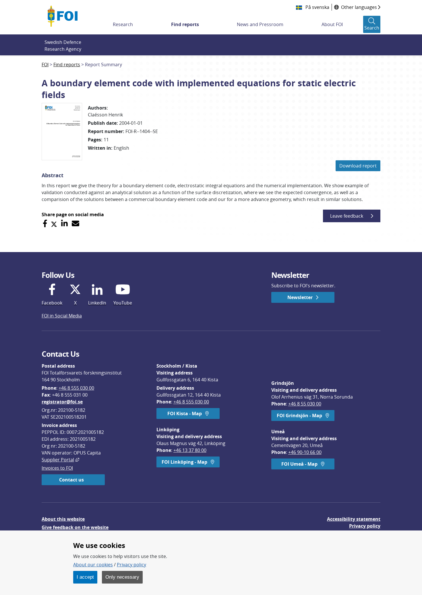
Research (123, 24)
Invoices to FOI (57, 468)
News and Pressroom (260, 24)
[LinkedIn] (64, 224)
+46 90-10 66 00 (305, 452)
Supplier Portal (60, 460)
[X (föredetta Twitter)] (54, 224)
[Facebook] (45, 224)
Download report (358, 166)
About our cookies (93, 564)
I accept (85, 577)
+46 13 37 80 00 (189, 450)
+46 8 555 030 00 (76, 388)
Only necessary (122, 577)
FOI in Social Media (62, 316)
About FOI (332, 24)
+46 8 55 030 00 (304, 404)
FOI (45, 64)
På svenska (316, 7)
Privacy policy (364, 526)
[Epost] (75, 224)
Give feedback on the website (75, 527)
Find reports (185, 24)
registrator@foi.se (62, 402)
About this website (63, 519)
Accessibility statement (353, 519)
